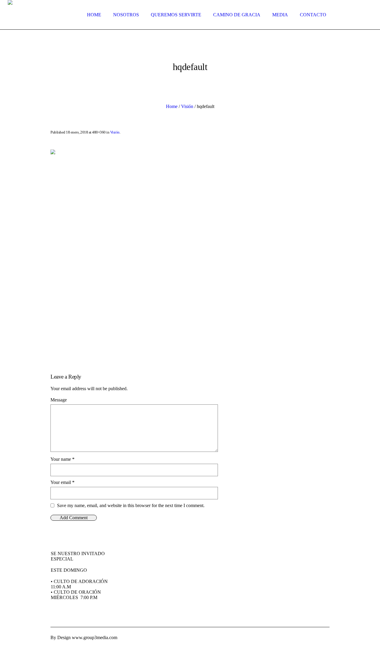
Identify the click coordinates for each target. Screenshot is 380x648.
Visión (187, 106)
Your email (62, 482)
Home (172, 106)
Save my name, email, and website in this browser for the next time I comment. (131, 505)
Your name (62, 459)
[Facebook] (318, 638)
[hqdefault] (190, 254)
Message (58, 399)
